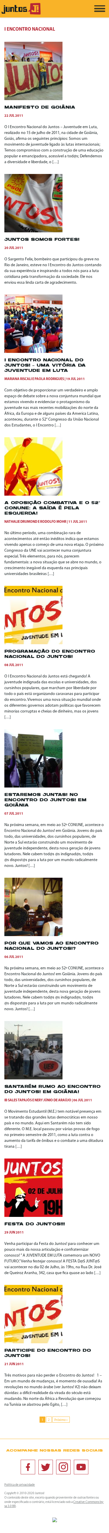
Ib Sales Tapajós (18, 1100)
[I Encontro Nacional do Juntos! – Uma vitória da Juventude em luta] (33, 352)
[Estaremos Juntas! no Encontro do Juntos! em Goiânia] (33, 786)
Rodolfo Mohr (53, 522)
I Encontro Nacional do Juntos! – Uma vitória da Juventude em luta (45, 365)
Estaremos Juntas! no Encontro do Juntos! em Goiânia (45, 800)
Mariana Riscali (18, 379)
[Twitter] (45, 1467)
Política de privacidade (19, 1485)
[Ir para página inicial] (21, 13)
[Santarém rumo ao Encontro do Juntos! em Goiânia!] (33, 1078)
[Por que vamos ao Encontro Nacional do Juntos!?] (33, 935)
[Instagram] (63, 1467)
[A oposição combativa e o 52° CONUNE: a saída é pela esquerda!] (33, 494)
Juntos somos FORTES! (41, 240)
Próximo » (61, 1420)
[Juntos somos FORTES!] (33, 231)
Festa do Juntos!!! (34, 1224)
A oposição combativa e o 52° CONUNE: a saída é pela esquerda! (52, 508)
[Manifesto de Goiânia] (33, 99)
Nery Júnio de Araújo (53, 1100)
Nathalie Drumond (20, 522)
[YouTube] (81, 1467)
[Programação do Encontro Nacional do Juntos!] (33, 643)
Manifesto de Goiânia (39, 107)
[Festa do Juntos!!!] (33, 1216)
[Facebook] (28, 1467)
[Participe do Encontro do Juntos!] (33, 1342)
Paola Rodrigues (49, 379)
